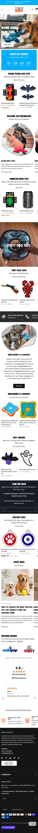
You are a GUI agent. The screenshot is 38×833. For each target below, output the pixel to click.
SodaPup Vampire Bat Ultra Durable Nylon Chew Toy (28, 104)
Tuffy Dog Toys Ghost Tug (27, 469)
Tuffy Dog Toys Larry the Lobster (27, 301)
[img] (19, 671)
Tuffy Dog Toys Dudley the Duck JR (9, 301)
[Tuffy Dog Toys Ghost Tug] (28, 458)
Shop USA (19, 187)
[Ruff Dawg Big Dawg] (10, 92)
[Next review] (35, 698)
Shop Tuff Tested (19, 80)
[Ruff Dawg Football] (10, 199)
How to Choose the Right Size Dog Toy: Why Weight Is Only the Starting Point (17, 610)
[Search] (32, 9)
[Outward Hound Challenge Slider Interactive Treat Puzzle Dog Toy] (10, 409)
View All (19, 641)
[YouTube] (12, 758)
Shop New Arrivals (19, 446)
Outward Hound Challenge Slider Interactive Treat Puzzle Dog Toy (9, 422)
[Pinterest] (16, 758)
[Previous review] (3, 698)
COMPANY (6, 774)
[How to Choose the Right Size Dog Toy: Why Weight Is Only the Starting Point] (17, 585)
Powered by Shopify (26, 823)
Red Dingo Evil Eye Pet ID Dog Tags (27, 550)
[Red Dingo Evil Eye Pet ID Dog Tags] (28, 538)
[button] (7, 45)
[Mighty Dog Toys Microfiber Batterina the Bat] (10, 458)
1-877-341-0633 (6, 751)
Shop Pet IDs (19, 526)
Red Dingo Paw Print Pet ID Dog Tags (9, 550)
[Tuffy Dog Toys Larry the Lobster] (28, 289)
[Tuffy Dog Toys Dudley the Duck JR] (10, 289)
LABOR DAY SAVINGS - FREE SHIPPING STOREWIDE (23, 2)
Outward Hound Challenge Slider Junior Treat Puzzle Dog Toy (27, 422)
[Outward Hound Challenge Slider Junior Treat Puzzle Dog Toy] (28, 409)
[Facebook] (3, 758)
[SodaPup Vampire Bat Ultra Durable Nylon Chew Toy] (28, 92)
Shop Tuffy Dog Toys (19, 276)
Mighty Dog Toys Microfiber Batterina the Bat (9, 471)
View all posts (18, 565)
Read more (4, 627)
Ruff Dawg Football (7, 211)
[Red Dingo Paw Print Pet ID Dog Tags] (10, 538)
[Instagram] (7, 758)
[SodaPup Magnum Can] (28, 199)
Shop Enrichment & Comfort (19, 397)
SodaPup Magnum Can (26, 211)
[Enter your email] (35, 509)
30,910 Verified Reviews (19, 674)
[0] (35, 9)
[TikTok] (20, 758)
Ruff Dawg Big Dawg (7, 103)
